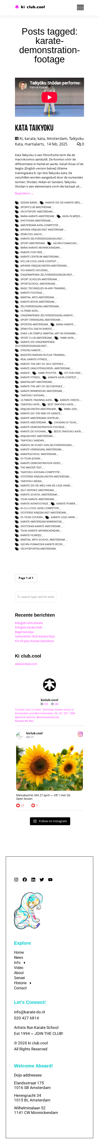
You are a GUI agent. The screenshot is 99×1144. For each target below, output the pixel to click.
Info (17, 962)
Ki (21, 138)
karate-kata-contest (62, 377)
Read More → (24, 193)
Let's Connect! (30, 1002)
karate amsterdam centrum (39, 418)
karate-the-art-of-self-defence (41, 364)
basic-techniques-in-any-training (42, 288)
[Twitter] (42, 879)
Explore (22, 943)
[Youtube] (50, 879)
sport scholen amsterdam (38, 279)
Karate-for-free (31, 252)
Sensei (19, 978)
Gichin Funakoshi (64, 243)
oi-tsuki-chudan (31, 517)
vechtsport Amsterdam (36, 211)
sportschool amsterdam (37, 283)
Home (19, 952)
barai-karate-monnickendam (40, 247)
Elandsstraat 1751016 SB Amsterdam (32, 1085)
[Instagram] (16, 879)
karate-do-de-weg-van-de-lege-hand (45, 485)
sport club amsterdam (36, 337)
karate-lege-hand (63, 517)
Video (18, 968)
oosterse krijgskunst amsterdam (43, 512)
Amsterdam (57, 138)
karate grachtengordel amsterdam (45, 368)
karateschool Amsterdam (38, 454)
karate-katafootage (34, 503)
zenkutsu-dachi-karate (36, 328)
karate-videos (69, 400)
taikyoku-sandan (32, 440)
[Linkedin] (33, 879)
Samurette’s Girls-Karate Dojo (35, 636)
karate (30, 138)
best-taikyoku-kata (60, 404)
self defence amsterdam (37, 490)
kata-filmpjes (71, 216)
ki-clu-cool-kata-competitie (39, 508)
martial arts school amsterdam (42, 539)
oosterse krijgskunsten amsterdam (44, 476)
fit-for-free (72, 373)
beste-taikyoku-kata (67, 431)
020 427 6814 (26, 1018)
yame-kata (67, 337)
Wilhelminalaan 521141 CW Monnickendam (36, 1110)
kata (41, 138)
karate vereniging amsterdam (40, 449)
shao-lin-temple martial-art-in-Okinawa (48, 333)
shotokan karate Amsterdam (40, 526)
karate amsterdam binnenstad (41, 521)
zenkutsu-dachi (31, 234)
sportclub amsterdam (35, 207)
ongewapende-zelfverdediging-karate (46, 315)
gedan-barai (28, 202)
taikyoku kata (29, 404)
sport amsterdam (32, 243)
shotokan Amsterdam (35, 220)
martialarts (34, 144)
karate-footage (31, 292)
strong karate (30, 350)
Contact (20, 988)
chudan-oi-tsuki (65, 422)
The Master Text (31, 467)
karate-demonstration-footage (42, 427)
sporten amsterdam (34, 324)
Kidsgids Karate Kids (28, 627)
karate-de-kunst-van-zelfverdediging (46, 445)
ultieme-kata (29, 310)
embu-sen (70, 409)
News (18, 957)
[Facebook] (25, 879)
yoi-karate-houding (34, 270)
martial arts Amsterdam (37, 297)
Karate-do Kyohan (33, 431)
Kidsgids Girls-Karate (29, 623)
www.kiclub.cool (26, 664)
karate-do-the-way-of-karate (40, 413)
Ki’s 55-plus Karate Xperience (34, 641)
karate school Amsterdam (38, 494)
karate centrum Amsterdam (39, 256)
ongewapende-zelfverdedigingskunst (46, 274)
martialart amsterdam (36, 382)
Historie (20, 983)
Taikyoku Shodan (32, 395)
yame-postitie (47, 373)
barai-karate (64, 324)
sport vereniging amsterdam (40, 319)
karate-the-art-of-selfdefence (41, 386)
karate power (65, 503)
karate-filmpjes (30, 535)
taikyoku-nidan (30, 481)
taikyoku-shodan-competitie (40, 472)
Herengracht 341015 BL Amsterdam (32, 1097)
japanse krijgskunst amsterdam (41, 229)
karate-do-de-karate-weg (62, 202)
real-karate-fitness (33, 359)
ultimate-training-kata (36, 400)
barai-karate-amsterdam (37, 216)
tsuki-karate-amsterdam (37, 499)
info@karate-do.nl (29, 1012)
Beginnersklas (24, 632)
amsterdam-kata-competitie (39, 225)
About (19, 973)
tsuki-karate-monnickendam (39, 530)
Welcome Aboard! (33, 1065)
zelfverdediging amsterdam (39, 306)
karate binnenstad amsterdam (41, 391)
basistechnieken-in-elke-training (42, 355)
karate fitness (30, 377)
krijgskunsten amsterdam (38, 409)
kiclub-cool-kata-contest (38, 261)
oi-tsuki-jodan (30, 458)
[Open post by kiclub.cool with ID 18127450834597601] (49, 766)
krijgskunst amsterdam (36, 436)
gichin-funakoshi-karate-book (41, 544)
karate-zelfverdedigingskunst (41, 238)
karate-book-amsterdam (37, 301)
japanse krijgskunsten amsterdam (43, 265)
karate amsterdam (33, 422)
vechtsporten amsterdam (38, 548)
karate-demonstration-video (40, 463)
